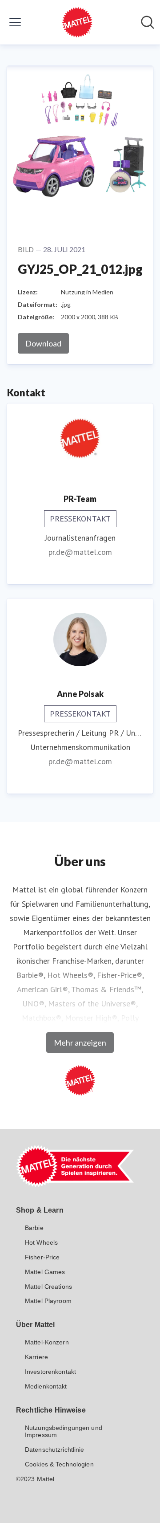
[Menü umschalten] (15, 22)
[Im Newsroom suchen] (147, 22)
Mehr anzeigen (80, 1042)
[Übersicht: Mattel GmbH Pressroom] (77, 22)
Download (43, 343)
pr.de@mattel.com (80, 552)
